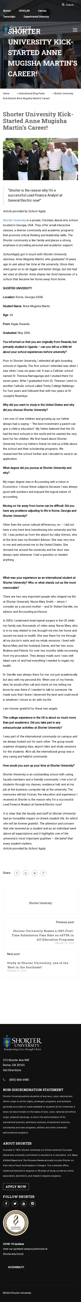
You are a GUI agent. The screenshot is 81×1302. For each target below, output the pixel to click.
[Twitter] (35, 873)
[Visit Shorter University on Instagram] (32, 1204)
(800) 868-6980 (19, 1080)
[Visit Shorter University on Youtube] (24, 1204)
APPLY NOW (16, 1186)
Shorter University (14, 220)
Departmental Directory (36, 16)
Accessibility (16, 1267)
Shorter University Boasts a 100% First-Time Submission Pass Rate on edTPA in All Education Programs (43, 935)
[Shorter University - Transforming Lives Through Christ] (17, 31)
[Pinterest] (43, 873)
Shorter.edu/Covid (13, 1253)
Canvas (42, 10)
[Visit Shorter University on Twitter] (15, 1204)
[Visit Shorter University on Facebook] (6, 1204)
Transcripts (9, 16)
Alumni (7, 10)
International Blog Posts (32, 93)
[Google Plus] (26, 873)
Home (6, 93)
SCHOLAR (24, 10)
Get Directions (12, 1070)
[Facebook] (17, 873)
